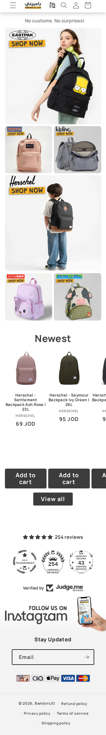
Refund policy (74, 703)
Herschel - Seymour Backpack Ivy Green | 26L (69, 400)
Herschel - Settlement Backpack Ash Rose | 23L (26, 402)
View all (53, 499)
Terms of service (72, 713)
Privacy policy (37, 713)
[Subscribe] (87, 657)
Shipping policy (56, 723)
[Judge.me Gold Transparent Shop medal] (25, 562)
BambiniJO (45, 703)
